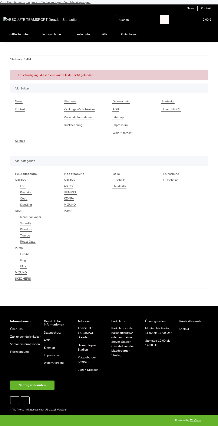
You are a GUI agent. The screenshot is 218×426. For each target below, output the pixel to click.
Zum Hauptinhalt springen (18, 2)
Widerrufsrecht (122, 132)
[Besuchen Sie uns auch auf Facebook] (14, 400)
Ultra (23, 266)
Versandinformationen (78, 117)
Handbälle (119, 186)
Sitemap (118, 117)
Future (24, 254)
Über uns (70, 101)
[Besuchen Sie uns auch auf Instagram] (25, 400)
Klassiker (26, 204)
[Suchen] (164, 19)
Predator (26, 192)
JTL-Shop (195, 420)
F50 (22, 186)
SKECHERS (23, 278)
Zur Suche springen (49, 2)
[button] (180, 19)
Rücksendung (73, 125)
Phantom (26, 229)
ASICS (68, 186)
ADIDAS (20, 180)
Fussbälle (119, 180)
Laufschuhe (171, 173)
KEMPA (69, 198)
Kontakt (206, 8)
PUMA (68, 210)
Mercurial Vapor (30, 217)
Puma (19, 247)
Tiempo (25, 235)
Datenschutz (121, 101)
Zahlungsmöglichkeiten (79, 109)
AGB (116, 109)
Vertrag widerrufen (32, 385)
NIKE (18, 210)
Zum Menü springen (76, 2)
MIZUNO (21, 272)
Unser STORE (171, 109)
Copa (23, 198)
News (190, 8)
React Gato (27, 241)
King (23, 260)
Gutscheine (171, 180)
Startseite (168, 101)
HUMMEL (70, 192)
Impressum (120, 125)
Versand (62, 409)
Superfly (25, 223)
